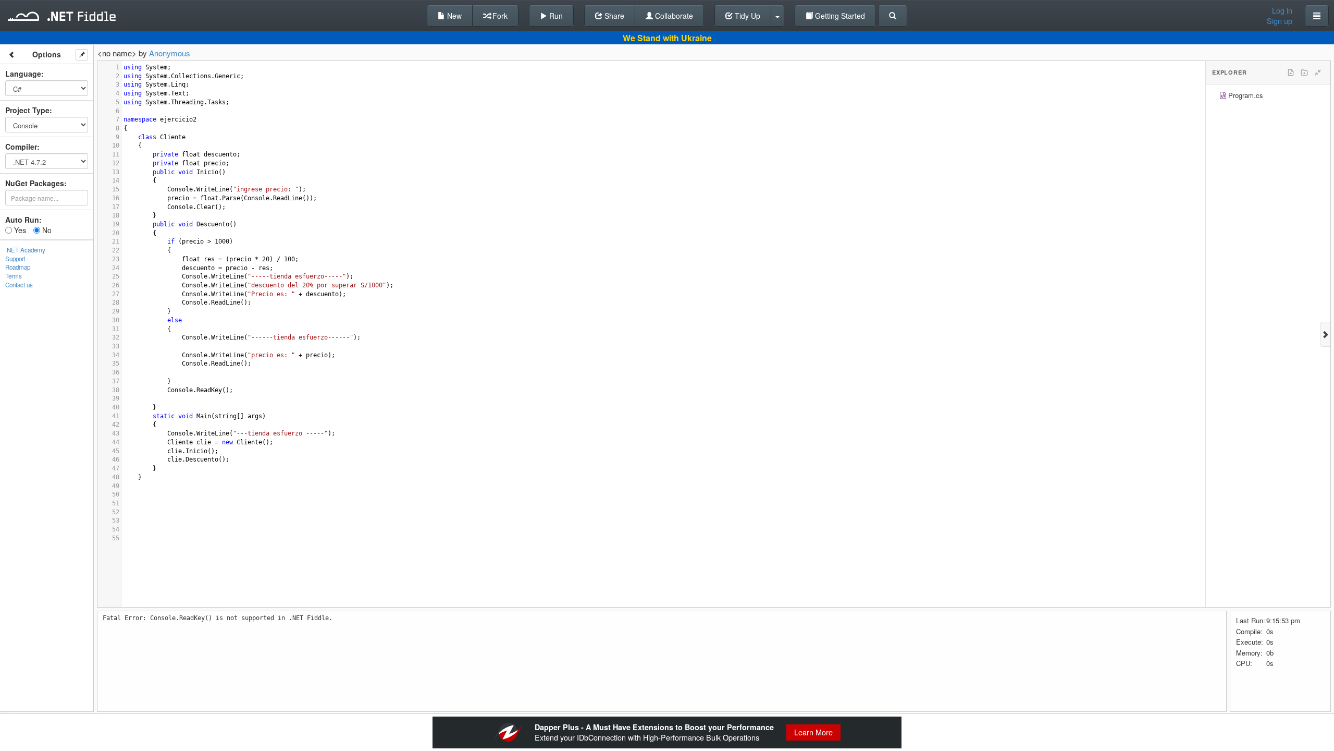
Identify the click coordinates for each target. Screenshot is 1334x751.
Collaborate (673, 15)
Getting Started (839, 15)
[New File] (1290, 72)
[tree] (1268, 97)
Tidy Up (746, 15)
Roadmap (17, 267)
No (46, 230)
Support (15, 259)
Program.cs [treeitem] (1245, 95)
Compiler (21, 146)
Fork (499, 15)
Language (23, 73)
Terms (13, 276)
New (453, 15)
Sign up (1279, 21)
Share (613, 15)
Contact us (19, 285)
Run (555, 15)
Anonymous (169, 52)
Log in (1282, 10)
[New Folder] (1304, 72)
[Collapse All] (1318, 72)
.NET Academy (25, 250)
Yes (19, 230)
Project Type (27, 110)
